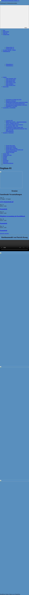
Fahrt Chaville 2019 (10, 85)
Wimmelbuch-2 (9, 65)
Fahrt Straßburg (9, 84)
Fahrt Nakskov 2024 (11, 82)
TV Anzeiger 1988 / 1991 (12, 126)
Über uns (5, 33)
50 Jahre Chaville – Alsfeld (9, 50)
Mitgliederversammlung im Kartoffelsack (12, 216)
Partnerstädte (6, 31)
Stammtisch (3, 209)
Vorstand (5, 156)
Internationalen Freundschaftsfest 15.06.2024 (16, 105)
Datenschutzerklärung (8, 163)
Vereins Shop (6, 153)
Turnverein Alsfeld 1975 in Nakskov (14, 124)
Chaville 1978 (9, 120)
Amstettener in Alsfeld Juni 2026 (13, 99)
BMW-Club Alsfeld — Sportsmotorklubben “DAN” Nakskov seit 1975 (16, 122)
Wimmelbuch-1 (9, 64)
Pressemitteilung (10, 131)
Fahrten (5, 77)
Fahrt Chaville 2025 (10, 80)
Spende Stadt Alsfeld (11, 147)
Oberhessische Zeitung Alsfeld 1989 (14, 127)
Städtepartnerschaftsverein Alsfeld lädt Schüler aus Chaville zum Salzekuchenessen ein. (17, 103)
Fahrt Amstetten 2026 (11, 78)
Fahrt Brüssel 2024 (10, 81)
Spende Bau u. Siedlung (11, 148)
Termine (5, 159)
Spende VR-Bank (10, 152)
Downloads (5, 160)
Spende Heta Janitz (10, 145)
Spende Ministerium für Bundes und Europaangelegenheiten (14, 150)
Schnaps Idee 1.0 (10, 47)
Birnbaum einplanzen (11, 101)
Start (4, 30)
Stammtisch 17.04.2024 (11, 106)
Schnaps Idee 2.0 (10, 48)
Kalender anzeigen (4, 233)
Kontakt (5, 157)
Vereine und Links (7, 155)
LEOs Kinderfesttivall (6, 202)
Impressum (5, 161)
